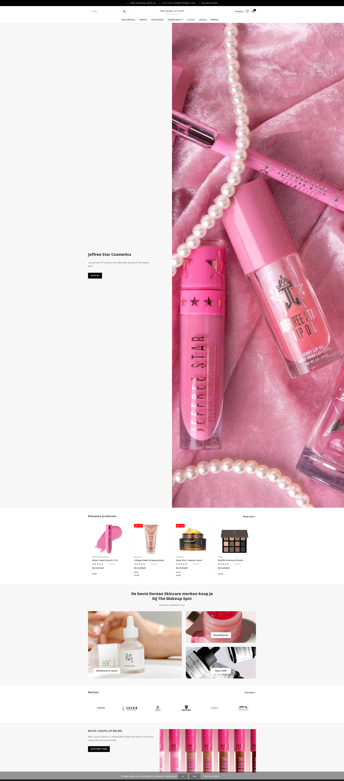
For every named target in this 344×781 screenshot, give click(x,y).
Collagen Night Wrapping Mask (149, 560)
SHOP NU (95, 275)
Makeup (143, 20)
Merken (214, 20)
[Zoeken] (124, 11)
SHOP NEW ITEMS (99, 749)
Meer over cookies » (212, 776)
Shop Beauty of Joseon (106, 671)
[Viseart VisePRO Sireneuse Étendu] (235, 539)
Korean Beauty (175, 20)
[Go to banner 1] (135, 644)
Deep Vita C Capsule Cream (189, 560)
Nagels (203, 20)
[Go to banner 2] (221, 627)
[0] (252, 11)
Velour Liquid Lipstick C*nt (105, 560)
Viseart (220, 557)
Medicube (137, 557)
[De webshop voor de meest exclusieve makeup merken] (172, 11)
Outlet (191, 20)
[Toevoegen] (123, 573)
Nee (194, 776)
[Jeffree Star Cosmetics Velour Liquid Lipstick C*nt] (109, 539)
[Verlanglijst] (247, 11)
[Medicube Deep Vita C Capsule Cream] (193, 539)
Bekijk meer (248, 517)
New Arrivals (128, 20)
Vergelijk (112, 564)
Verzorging (157, 20)
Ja (183, 776)
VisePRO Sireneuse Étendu (230, 560)
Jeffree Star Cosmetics (100, 557)
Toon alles (249, 692)
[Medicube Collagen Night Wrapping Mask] (151, 539)
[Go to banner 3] (221, 662)
